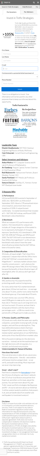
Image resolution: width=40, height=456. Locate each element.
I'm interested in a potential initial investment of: (18, 73)
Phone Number (6, 80)
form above (25, 372)
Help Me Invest (27, 7)
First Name (5, 50)
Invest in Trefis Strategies (10, 7)
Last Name (5, 57)
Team (32, 33)
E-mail (4, 65)
